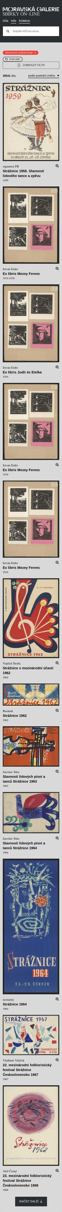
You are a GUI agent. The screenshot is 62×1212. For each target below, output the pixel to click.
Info (13, 20)
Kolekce (24, 20)
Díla (5, 20)
